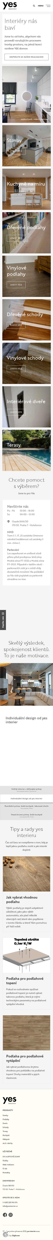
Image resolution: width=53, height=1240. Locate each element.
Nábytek (6, 1139)
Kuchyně (6, 1135)
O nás (5, 1168)
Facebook (5, 1215)
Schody (5, 1127)
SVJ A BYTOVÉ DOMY (11, 1156)
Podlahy (6, 1119)
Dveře (5, 1123)
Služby (5, 1160)
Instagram (10, 1215)
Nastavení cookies (5, 1234)
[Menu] (48, 6)
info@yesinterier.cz (10, 1206)
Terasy (5, 1131)
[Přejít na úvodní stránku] (10, 5)
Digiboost (16, 1235)
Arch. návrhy (7, 1143)
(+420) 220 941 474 (10, 1202)
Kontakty (6, 1172)
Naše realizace (8, 1164)
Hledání (34, 6)
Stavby (5, 1115)
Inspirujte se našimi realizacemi (26, 57)
